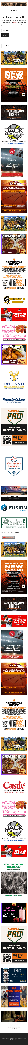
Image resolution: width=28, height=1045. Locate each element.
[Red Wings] (14, 320)
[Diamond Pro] (14, 445)
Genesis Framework (22, 1038)
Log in (16, 1039)
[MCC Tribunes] (14, 304)
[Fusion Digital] (14, 510)
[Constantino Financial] (14, 482)
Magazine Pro (13, 1038)
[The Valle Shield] (14, 500)
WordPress (12, 1039)
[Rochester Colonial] (14, 404)
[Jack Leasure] (14, 144)
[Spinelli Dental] (14, 528)
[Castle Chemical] (14, 796)
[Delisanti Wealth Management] (14, 393)
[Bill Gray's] (14, 254)
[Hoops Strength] (14, 289)
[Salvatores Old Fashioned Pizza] (14, 340)
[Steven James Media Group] (14, 982)
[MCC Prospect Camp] (14, 64)
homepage (15, 22)
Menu (15, 11)
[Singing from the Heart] (14, 898)
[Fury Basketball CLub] (14, 101)
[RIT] (14, 119)
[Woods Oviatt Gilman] (12, 176)
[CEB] (14, 1007)
